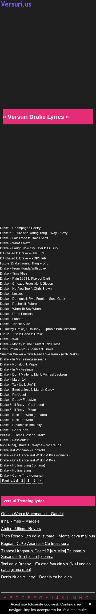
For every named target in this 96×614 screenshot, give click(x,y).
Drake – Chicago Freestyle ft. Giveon (26, 283)
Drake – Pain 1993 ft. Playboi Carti (25, 278)
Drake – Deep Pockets (16, 314)
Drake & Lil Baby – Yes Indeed (22, 405)
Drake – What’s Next (15, 243)
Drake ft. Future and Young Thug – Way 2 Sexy (33, 233)
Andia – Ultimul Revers (21, 528)
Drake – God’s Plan (14, 430)
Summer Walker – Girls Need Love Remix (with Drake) (39, 354)
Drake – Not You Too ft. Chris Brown (26, 289)
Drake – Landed (11, 319)
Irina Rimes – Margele (20, 521)
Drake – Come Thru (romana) (21, 475)
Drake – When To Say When (20, 309)
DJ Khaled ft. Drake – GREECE (22, 253)
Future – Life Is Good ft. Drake (21, 334)
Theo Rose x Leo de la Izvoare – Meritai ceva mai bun (48, 536)
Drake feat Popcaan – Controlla (23, 450)
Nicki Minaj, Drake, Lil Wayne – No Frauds (30, 445)
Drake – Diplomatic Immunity (21, 425)
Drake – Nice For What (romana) (23, 415)
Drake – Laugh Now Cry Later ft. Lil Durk (29, 248)
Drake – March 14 (13, 379)
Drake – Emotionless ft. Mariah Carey (27, 390)
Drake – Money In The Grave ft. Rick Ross (30, 344)
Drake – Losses (11, 294)
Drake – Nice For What (16, 420)
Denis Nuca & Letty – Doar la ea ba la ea (36, 577)
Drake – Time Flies (13, 273)
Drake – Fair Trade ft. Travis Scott (24, 238)
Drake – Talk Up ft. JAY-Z (17, 384)
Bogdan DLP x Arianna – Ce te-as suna (35, 543)
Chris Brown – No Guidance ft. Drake (26, 349)
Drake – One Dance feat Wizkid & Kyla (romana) (35, 455)
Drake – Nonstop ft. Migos (18, 364)
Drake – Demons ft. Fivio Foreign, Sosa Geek (32, 299)
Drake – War (9, 339)
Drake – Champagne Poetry (20, 228)
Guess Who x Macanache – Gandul (32, 513)
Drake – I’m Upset (13, 395)
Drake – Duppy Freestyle (18, 400)
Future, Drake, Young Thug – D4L (24, 263)
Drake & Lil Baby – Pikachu (19, 410)
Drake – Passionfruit (14, 440)
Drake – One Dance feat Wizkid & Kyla (27, 460)
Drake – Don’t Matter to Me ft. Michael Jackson (33, 374)
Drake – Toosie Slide (15, 324)
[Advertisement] (48, 57)
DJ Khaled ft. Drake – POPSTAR (23, 258)
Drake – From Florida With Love (23, 268)
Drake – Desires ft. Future (18, 304)
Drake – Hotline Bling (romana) (22, 465)
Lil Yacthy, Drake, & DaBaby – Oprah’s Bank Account (38, 329)
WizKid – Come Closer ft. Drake (23, 435)
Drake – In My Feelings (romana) (23, 359)
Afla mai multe (75, 610)
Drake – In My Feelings (16, 369)
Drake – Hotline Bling (15, 470)
